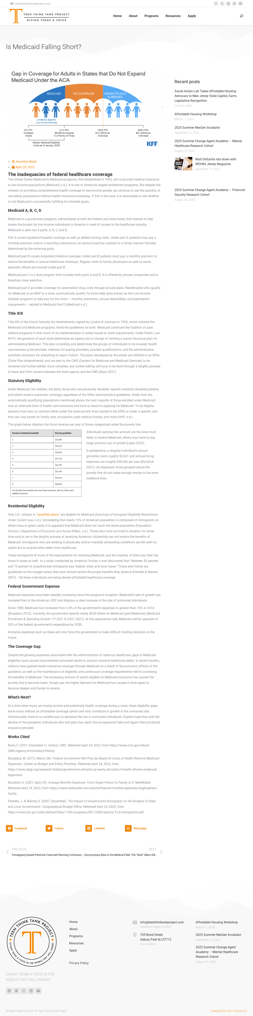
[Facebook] (9, 991)
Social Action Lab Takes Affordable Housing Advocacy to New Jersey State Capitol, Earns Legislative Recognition (206, 96)
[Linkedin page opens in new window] (234, 3)
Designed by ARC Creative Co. (229, 1010)
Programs (76, 936)
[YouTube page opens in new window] (240, 3)
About (73, 929)
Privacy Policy (79, 963)
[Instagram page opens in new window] (228, 3)
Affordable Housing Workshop (196, 114)
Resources (76, 943)
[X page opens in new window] (222, 3)
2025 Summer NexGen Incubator (197, 127)
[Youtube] (38, 991)
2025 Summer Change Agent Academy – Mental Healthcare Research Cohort (217, 952)
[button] (25, 828)
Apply (73, 950)
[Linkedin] (31, 991)
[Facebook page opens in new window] (216, 3)
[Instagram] (24, 991)
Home (73, 922)
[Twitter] (16, 991)
